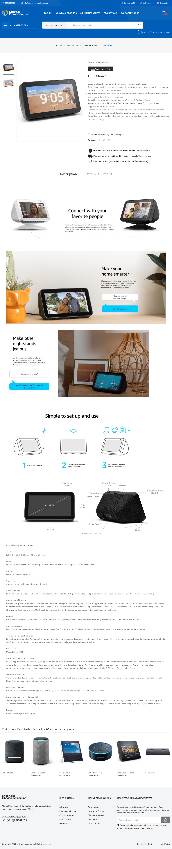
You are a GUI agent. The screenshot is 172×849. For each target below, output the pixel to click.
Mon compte (94, 823)
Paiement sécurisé (67, 811)
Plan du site (65, 819)
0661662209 (10, 3)
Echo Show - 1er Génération (66, 774)
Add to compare (116, 134)
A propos (63, 807)
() (166, 14)
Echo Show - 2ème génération (125, 774)
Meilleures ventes (96, 815)
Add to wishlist (98, 134)
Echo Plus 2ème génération (38, 774)
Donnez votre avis (102, 69)
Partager (99, 140)
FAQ (150, 844)
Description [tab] (68, 174)
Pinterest (108, 140)
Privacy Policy (163, 844)
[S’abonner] (165, 820)
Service (140, 844)
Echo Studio (7, 772)
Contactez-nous (66, 815)
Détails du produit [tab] (98, 174)
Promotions (93, 807)
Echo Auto (150, 772)
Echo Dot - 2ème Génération (95, 774)
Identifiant (92, 819)
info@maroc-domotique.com (36, 3)
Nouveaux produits (96, 811)
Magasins (63, 823)
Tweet (103, 140)
